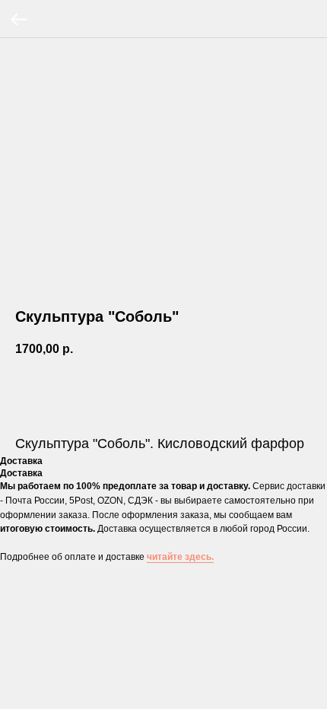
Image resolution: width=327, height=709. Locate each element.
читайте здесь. (180, 557)
